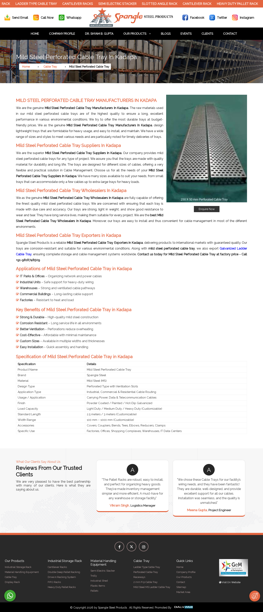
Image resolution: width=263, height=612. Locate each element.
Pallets (94, 590)
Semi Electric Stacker (109, 4)
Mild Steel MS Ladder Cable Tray (151, 587)
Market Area (183, 592)
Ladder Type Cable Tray (28, 4)
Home (35, 33)
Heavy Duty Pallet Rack (229, 4)
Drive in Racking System (62, 577)
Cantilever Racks (69, 4)
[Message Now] (10, 595)
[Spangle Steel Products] (131, 26)
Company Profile (62, 33)
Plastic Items (97, 585)
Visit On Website (230, 582)
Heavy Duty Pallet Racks (62, 587)
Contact (230, 33)
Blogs (166, 33)
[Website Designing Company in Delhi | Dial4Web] (183, 607)
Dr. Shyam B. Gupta (99, 33)
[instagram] (143, 546)
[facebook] (119, 546)
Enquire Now (207, 209)
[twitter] (131, 546)
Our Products (135, 33)
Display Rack (12, 582)
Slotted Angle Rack (151, 4)
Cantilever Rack (188, 4)
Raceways (139, 577)
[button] (206, 153)
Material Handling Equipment (22, 572)
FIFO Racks (54, 582)
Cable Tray (50, 66)
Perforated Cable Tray (145, 572)
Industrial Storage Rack (18, 567)
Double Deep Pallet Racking (64, 572)
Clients (207, 33)
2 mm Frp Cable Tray (145, 582)
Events (186, 33)
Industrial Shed (99, 580)
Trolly (93, 575)
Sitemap (181, 587)
